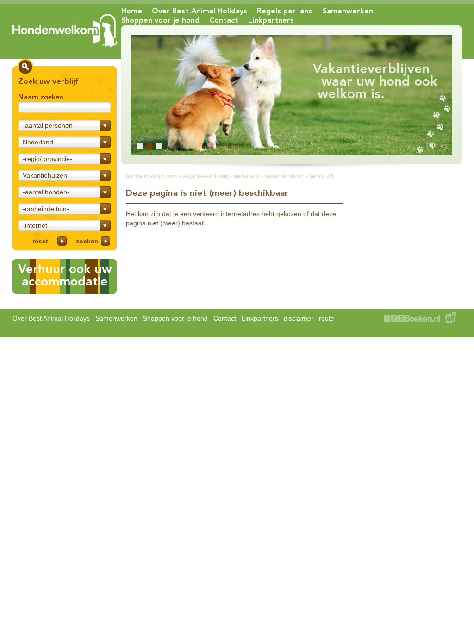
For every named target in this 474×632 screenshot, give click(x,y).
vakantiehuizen (284, 176)
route (326, 318)
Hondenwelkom (64, 30)
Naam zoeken (40, 97)
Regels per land (285, 10)
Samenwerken (348, 10)
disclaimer (298, 318)
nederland (247, 176)
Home (131, 10)
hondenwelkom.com (151, 176)
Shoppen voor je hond (160, 20)
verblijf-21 (321, 176)
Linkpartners (271, 20)
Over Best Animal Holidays (199, 10)
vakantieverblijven (205, 176)
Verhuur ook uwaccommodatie (65, 275)
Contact (223, 20)
